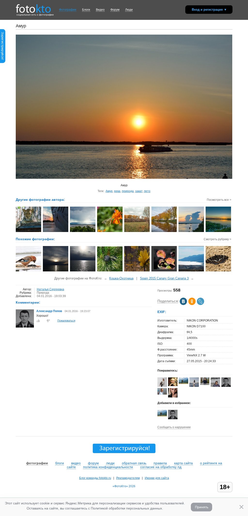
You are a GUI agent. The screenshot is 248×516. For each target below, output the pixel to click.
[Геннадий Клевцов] (183, 383)
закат (138, 191)
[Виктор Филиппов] (162, 393)
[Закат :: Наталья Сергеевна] (56, 231)
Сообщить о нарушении (174, 427)
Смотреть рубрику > (217, 239)
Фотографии (67, 9)
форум (93, 463)
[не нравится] (48, 321)
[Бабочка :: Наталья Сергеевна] (110, 231)
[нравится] (38, 321)
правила (160, 463)
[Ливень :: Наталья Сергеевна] (83, 231)
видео (76, 463)
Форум (114, 9)
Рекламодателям (128, 478)
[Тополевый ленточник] (219, 271)
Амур (109, 191)
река (117, 191)
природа (128, 191)
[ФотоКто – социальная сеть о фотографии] (33, 7)
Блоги (86, 9)
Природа (43, 292)
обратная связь (134, 463)
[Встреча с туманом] (191, 271)
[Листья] (137, 271)
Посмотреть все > (219, 200)
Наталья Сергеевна (50, 289)
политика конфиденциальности (108, 467)
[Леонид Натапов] (173, 385)
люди (110, 463)
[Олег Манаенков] (204, 384)
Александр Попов (49, 311)
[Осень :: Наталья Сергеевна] (164, 231)
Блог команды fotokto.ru (95, 478)
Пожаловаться (66, 320)
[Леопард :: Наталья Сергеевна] (29, 231)
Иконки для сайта (157, 478)
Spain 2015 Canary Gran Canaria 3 (164, 278)
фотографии (37, 463)
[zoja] (173, 397)
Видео (100, 9)
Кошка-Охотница (121, 278)
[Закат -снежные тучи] (56, 271)
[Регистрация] (2, 62)
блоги (59, 463)
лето (147, 191)
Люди (129, 9)
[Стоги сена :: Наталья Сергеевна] (137, 231)
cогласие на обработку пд (160, 467)
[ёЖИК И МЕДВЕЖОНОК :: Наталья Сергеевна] (191, 231)
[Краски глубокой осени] (164, 271)
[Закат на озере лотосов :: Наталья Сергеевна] (219, 231)
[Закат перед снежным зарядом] (83, 271)
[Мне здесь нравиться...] (29, 271)
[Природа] (110, 271)
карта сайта (183, 463)
